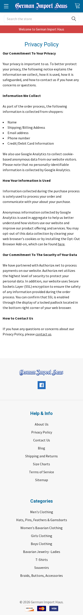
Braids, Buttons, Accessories (41, 575)
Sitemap (41, 480)
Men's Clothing (41, 512)
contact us (43, 334)
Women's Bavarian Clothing (41, 528)
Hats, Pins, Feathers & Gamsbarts (41, 520)
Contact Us (41, 440)
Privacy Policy (41, 432)
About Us (41, 424)
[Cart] (79, 6)
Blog (41, 448)
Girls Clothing (41, 536)
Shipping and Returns (41, 456)
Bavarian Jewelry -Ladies (41, 551)
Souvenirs (41, 567)
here (61, 244)
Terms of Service (41, 472)
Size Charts (41, 464)
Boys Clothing (41, 543)
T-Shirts (41, 559)
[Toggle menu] (6, 6)
